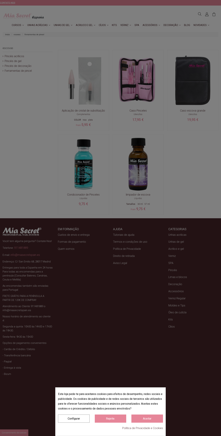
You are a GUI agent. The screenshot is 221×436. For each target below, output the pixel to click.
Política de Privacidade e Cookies (142, 428)
